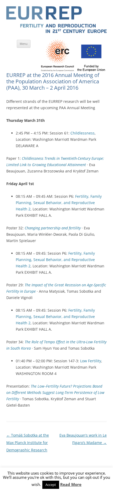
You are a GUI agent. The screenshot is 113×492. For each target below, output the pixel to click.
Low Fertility (90, 360)
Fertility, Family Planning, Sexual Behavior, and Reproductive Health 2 (59, 202)
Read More (70, 484)
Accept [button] (50, 484)
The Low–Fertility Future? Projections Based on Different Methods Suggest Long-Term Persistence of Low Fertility (55, 392)
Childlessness (82, 133)
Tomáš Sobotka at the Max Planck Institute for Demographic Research (27, 442)
